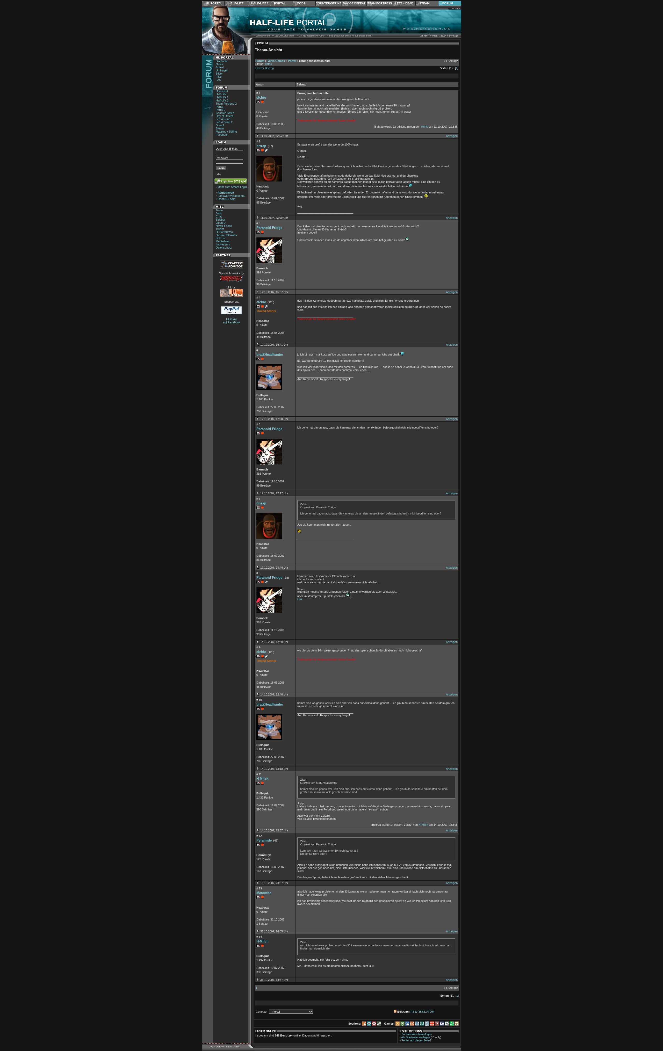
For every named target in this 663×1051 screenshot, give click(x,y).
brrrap (261, 146)
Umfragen (222, 70)
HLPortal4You (224, 232)
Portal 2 (220, 109)
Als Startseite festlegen (415, 1037)
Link (299, 599)
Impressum (223, 244)
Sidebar (220, 219)
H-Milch (262, 779)
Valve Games (276, 60)
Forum (447, 3)
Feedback (222, 134)
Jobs (219, 213)
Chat (219, 216)
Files (219, 76)
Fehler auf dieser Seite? (416, 1040)
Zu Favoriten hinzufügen (416, 1034)
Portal (280, 3)
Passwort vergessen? (231, 195)
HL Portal (214, 3)
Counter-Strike (328, 3)
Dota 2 (220, 125)
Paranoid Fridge (269, 228)
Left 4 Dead (404, 3)
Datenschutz (224, 247)
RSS (413, 1011)
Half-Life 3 (222, 100)
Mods (301, 3)
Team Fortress (379, 3)
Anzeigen (452, 135)
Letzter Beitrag (264, 68)
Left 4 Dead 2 (224, 122)
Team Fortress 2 (226, 103)
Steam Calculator (226, 235)
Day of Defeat (354, 3)
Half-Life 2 (260, 3)
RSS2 (421, 1011)
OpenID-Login (226, 198)
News (219, 64)
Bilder (219, 73)
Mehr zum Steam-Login (232, 187)
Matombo (263, 893)
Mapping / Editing (226, 131)
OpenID (221, 222)
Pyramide (264, 840)
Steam (424, 3)
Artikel (220, 67)
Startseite (222, 61)
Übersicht (222, 91)
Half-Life (235, 3)
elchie (261, 97)
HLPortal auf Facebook (231, 321)
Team (219, 210)
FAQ (218, 79)
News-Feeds (224, 225)
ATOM (430, 1011)
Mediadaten (223, 241)
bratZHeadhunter (269, 355)
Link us (220, 238)
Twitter (220, 228)
